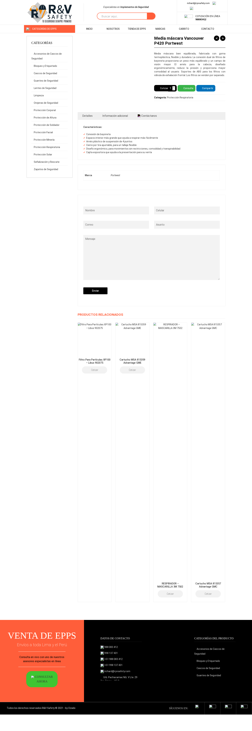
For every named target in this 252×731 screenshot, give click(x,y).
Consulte (188, 88)
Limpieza (39, 95)
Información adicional (115, 115)
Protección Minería (44, 139)
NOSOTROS (113, 28)
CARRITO (184, 28)
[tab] (87, 116)
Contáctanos (149, 115)
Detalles (87, 115)
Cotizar (164, 88)
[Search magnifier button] (151, 16)
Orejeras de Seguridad (46, 102)
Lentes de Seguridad (45, 88)
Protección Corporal (45, 110)
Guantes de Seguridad (46, 80)
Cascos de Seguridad (45, 73)
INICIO (89, 28)
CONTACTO (207, 28)
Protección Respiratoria (47, 147)
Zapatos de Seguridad (46, 169)
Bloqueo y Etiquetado (45, 66)
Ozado (71, 708)
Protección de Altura (45, 117)
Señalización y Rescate (46, 162)
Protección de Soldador (46, 125)
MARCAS (160, 28)
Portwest (115, 175)
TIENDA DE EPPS (137, 28)
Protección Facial (43, 132)
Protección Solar (43, 154)
